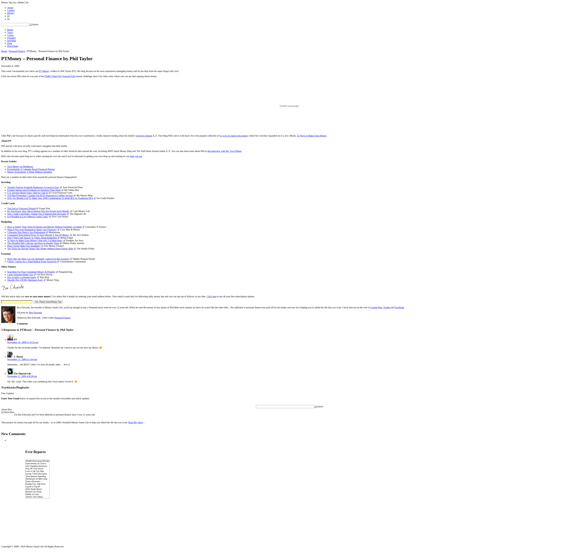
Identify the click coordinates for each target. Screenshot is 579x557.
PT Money (44, 71)
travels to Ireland (144, 135)
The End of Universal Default (21, 208)
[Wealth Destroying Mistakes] (37, 461)
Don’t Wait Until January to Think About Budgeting (32, 237)
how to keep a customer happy (21, 277)
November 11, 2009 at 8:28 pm (22, 376)
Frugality (11, 38)
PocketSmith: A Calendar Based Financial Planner (31, 169)
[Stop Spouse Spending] (37, 476)
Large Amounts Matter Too (20, 274)
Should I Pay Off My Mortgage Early (25, 280)
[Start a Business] (37, 481)
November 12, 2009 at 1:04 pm (22, 359)
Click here (212, 296)
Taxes (10, 32)
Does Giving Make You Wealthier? (24, 246)
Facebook (399, 307)
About (10, 7)
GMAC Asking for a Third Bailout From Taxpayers (32, 261)
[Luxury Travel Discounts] (37, 474)
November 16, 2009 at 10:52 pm (22, 342)
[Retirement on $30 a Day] (37, 479)
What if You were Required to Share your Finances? (32, 229)
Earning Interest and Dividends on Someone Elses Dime (34, 190)
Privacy (10, 13)
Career (10, 35)
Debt (9, 43)
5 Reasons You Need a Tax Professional (26, 232)
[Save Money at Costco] (37, 463)
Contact (11, 10)
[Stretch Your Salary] (37, 497)
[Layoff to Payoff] (37, 486)
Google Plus (376, 307)
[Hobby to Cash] (37, 494)
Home (10, 30)
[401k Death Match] (37, 489)
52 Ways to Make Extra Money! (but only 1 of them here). (35, 240)
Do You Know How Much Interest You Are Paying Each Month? (38, 211)
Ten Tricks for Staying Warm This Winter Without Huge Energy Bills (40, 248)
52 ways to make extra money (234, 135)
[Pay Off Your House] (37, 469)
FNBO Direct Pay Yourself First (60, 76)
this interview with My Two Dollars (224, 151)
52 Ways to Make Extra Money (312, 135)
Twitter (387, 307)
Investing (11, 40)
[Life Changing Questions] (37, 466)
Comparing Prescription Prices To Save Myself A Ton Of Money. (38, 235)
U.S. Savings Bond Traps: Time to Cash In (27, 193)
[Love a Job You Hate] (37, 471)
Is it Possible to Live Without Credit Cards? (27, 216)
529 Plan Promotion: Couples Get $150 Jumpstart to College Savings (40, 195)
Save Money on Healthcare (20, 166)
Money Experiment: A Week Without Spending (29, 172)
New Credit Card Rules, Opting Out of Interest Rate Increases (36, 214)
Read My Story (135, 422)
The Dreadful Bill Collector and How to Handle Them (33, 243)
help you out (136, 156)
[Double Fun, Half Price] (37, 484)
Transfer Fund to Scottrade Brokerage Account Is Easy (33, 187)
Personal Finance (17, 51)
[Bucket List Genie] (37, 492)
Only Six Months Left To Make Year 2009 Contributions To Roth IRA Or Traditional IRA (50, 198)
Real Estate (12, 46)
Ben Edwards (35, 312)
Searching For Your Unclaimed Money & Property (31, 272)
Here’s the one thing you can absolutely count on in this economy (38, 259)
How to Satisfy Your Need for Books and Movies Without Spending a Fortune (44, 227)
